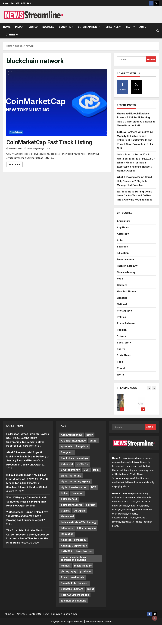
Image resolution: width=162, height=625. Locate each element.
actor (89, 434)
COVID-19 (82, 463)
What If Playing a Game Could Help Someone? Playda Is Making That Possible (134, 181)
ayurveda (66, 446)
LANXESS (66, 551)
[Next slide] (154, 388)
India (18, 26)
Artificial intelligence (73, 440)
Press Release (16, 132)
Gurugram (80, 510)
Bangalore (82, 446)
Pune (64, 577)
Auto (142, 26)
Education (66, 26)
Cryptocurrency (70, 469)
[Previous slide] (149, 388)
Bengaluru (67, 452)
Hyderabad (67, 516)
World (33, 26)
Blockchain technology (74, 458)
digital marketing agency (75, 481)
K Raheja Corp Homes (74, 545)
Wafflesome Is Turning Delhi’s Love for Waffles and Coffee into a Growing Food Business (134, 195)
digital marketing (71, 475)
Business (48, 26)
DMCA (46, 613)
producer (85, 571)
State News (124, 355)
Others (10, 34)
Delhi (96, 469)
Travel (121, 368)
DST (93, 487)
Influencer (67, 528)
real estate (77, 577)
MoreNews (91, 621)
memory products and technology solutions (74, 558)
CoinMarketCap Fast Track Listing (49, 142)
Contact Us (35, 613)
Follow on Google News (64, 613)
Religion (122, 329)
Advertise (22, 613)
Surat (90, 588)
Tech (129, 26)
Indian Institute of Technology (79, 522)
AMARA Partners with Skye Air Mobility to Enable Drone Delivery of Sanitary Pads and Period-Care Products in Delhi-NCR (135, 140)
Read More (16, 165)
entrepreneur (69, 498)
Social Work (124, 342)
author (94, 440)
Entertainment (88, 26)
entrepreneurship (71, 504)
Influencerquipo (86, 528)
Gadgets (122, 285)
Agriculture (124, 221)
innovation (67, 533)
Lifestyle (112, 26)
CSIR (86, 469)
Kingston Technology (73, 539)
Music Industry (83, 565)
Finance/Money (126, 272)
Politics (121, 317)
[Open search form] (157, 31)
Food (120, 278)
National (122, 304)
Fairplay (90, 504)
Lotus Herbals (84, 551)
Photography (124, 310)
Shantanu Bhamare (72, 588)
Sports (121, 349)
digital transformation (74, 487)
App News (123, 227)
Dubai (64, 493)
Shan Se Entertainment (74, 583)
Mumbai (65, 565)
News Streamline (15, 148)
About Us (10, 613)
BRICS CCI (67, 463)
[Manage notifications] (154, 618)
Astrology (123, 233)
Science (122, 336)
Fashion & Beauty (127, 265)
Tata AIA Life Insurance (75, 594)
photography (68, 571)
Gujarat (65, 510)
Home (6, 26)
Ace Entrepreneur (71, 434)
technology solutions (73, 600)
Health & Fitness (127, 291)
